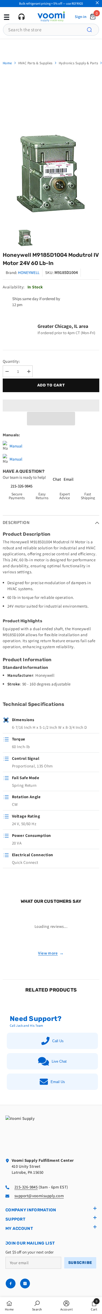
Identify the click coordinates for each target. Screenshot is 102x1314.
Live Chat (59, 1061)
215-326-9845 (21, 486)
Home (7, 63)
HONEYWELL (28, 272)
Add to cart (51, 385)
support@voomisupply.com (39, 1195)
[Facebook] (10, 1283)
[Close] (97, 3)
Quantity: (11, 361)
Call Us (58, 1041)
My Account (19, 1228)
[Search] (92, 29)
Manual (16, 446)
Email (68, 479)
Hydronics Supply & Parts (78, 63)
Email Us (58, 1082)
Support (15, 1219)
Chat (57, 479)
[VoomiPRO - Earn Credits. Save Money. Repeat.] (51, 47)
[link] (37, 1305)
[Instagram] (25, 1283)
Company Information (30, 1210)
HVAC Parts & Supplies (35, 63)
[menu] (6, 16)
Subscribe (80, 1262)
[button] (51, 418)
